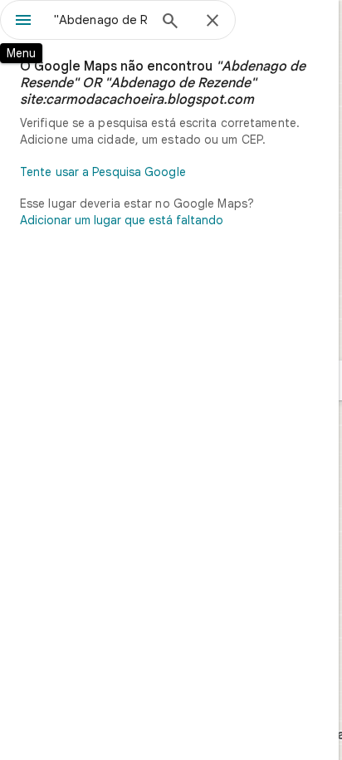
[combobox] (100, 20)
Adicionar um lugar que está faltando (121, 220)
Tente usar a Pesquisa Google (103, 171)
